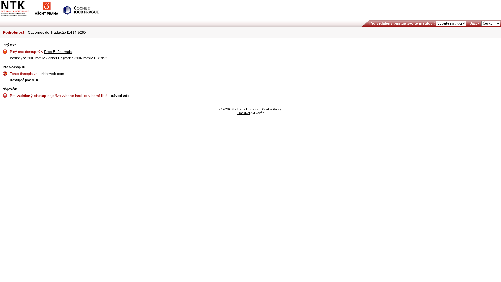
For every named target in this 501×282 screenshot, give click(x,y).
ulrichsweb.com (51, 74)
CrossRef (243, 113)
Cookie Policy (272, 109)
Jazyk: (475, 23)
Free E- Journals (58, 52)
